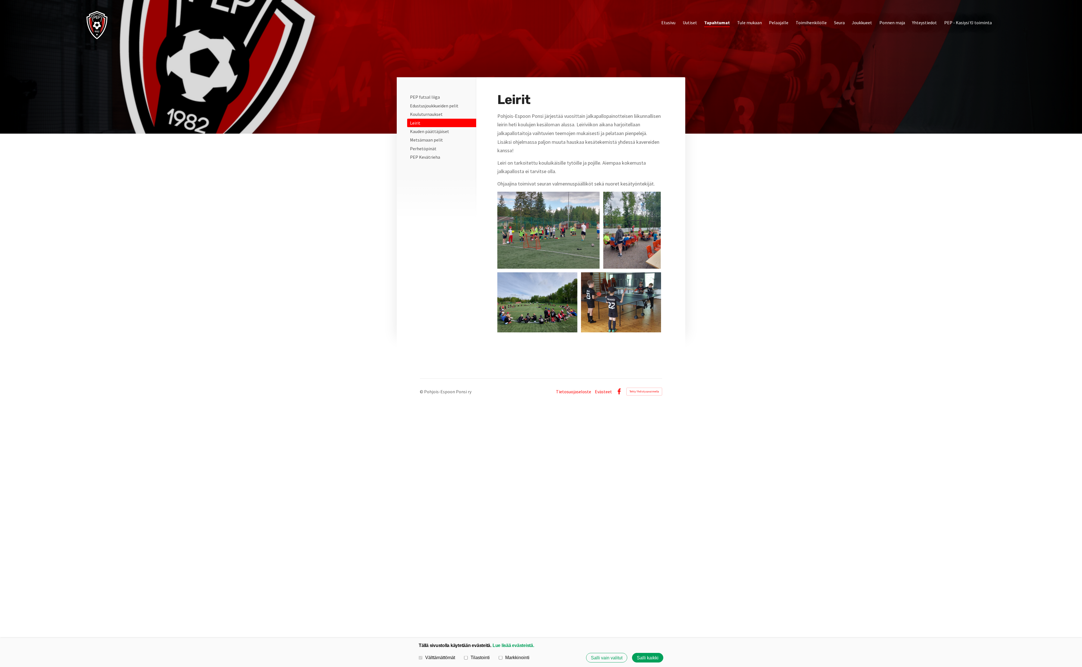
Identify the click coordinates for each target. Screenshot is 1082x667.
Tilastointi (480, 657)
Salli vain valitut (606, 657)
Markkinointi (517, 657)
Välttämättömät (440, 657)
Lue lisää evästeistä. (513, 645)
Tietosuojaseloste (573, 391)
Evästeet (603, 391)
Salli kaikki (647, 657)
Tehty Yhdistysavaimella (644, 391)
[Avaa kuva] (548, 230)
